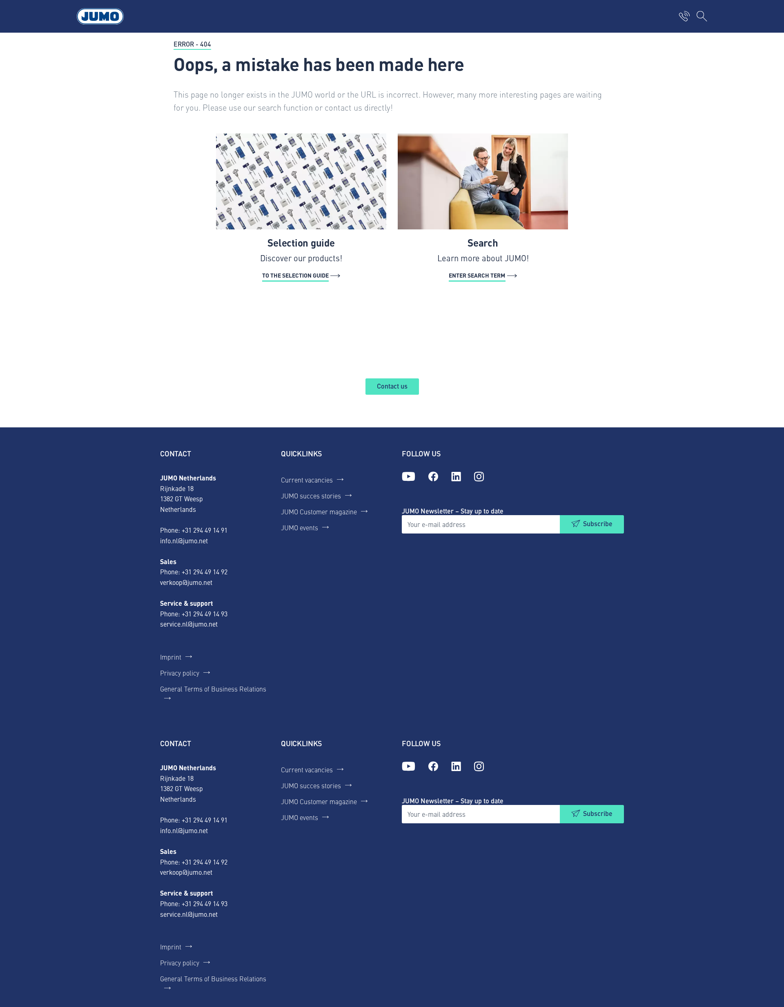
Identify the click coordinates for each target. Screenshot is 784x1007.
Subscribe (597, 523)
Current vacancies (307, 479)
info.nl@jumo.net (184, 540)
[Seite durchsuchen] (702, 16)
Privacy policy (179, 672)
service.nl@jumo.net (189, 623)
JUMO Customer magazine (319, 511)
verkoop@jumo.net (186, 582)
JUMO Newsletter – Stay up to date (452, 511)
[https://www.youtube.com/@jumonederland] (408, 477)
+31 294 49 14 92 (204, 571)
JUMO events (299, 527)
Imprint (170, 656)
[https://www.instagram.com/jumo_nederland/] (479, 477)
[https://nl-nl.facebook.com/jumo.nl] (433, 477)
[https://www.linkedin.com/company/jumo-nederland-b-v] (456, 477)
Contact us (392, 386)
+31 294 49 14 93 (204, 613)
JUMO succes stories (311, 495)
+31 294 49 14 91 (204, 529)
